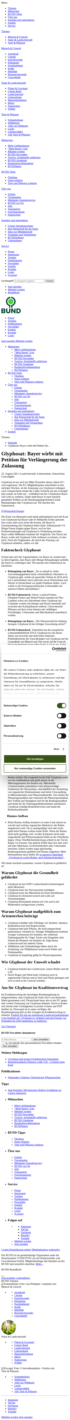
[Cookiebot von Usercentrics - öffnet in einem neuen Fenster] (52, 649)
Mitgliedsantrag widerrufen (46, 1249)
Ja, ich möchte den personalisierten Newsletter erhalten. (33, 1043)
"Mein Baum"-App (18, 148)
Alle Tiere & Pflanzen (19, 134)
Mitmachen (13, 11)
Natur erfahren (15, 180)
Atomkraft (13, 53)
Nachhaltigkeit (15, 65)
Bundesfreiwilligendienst (20, 163)
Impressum (13, 254)
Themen (12, 8)
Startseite (12, 442)
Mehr (57, 749)
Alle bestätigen (35, 759)
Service (11, 25)
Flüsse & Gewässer (18, 88)
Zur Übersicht (8, 1026)
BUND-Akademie (17, 160)
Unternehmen (15, 240)
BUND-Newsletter (17, 154)
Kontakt (12, 269)
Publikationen (15, 260)
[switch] (61, 715)
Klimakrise (13, 62)
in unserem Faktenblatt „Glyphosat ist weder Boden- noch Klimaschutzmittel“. (36, 856)
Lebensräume (15, 97)
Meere (11, 103)
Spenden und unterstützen (21, 20)
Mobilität (12, 71)
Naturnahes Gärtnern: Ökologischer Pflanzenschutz (34, 1077)
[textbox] (29, 281)
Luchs (11, 128)
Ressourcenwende (17, 74)
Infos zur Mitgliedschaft (20, 231)
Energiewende (15, 59)
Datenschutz (14, 214)
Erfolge (11, 194)
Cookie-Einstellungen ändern (16, 1249)
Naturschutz (14, 106)
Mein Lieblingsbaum (18, 145)
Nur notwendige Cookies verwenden (35, 768)
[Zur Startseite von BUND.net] (11, 312)
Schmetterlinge (15, 120)
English (12, 23)
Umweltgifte (14, 77)
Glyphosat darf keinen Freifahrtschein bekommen (33, 1059)
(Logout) (12, 275)
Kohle (11, 68)
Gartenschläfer (15, 131)
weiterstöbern (23, 1278)
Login (11, 272)
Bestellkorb (14, 292)
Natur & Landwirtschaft (20, 39)
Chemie (12, 56)
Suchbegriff (7, 280)
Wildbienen (14, 123)
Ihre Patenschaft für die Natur (23, 228)
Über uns (12, 17)
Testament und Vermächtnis (22, 234)
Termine (12, 257)
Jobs (10, 206)
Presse (11, 251)
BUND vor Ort (16, 203)
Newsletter (13, 263)
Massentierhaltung (17, 100)
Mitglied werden (16, 151)
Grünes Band (14, 91)
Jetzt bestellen (8, 1278)
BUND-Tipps (15, 14)
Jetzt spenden (14, 286)
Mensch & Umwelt (18, 37)
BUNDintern (14, 166)
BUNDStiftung (16, 237)
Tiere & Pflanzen (16, 42)
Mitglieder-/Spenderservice (21, 200)
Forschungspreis (16, 211)
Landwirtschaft (15, 94)
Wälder (11, 109)
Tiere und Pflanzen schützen (22, 183)
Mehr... (39, 1264)
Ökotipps (12, 177)
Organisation (14, 197)
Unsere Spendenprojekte (20, 226)
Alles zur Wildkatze (18, 125)
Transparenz (14, 209)
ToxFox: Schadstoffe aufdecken (24, 157)
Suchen (49, 281)
